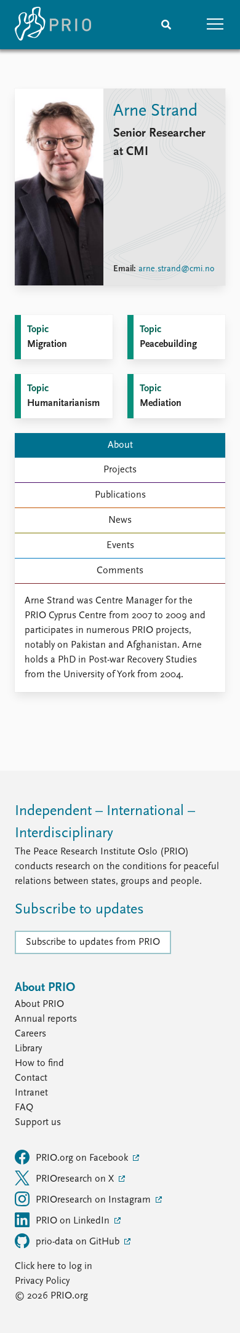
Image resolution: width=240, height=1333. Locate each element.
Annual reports (46, 1019)
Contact (31, 1078)
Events (120, 546)
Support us (38, 1123)
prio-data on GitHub (79, 1242)
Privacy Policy (42, 1281)
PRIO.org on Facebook (83, 1158)
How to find (39, 1063)
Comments (120, 571)
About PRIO (39, 1004)
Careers (30, 1034)
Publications (120, 495)
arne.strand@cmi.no (176, 269)
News (120, 520)
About (120, 445)
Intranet (31, 1093)
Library (28, 1049)
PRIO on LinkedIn (74, 1221)
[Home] (53, 25)
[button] (215, 24)
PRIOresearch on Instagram (94, 1200)
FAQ (24, 1108)
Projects (120, 470)
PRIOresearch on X (76, 1179)
